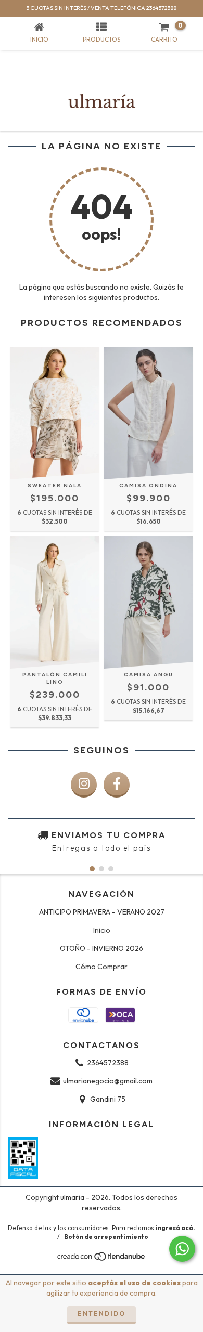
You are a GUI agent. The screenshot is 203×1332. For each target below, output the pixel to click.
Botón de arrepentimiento (106, 1236)
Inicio (101, 930)
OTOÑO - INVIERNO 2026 (101, 948)
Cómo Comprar (101, 966)
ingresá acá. (175, 1228)
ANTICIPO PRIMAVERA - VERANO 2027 (101, 912)
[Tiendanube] (101, 1259)
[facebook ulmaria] (117, 785)
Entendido (101, 1313)
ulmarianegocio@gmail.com (108, 1081)
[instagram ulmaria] (84, 785)
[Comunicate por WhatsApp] (182, 1249)
